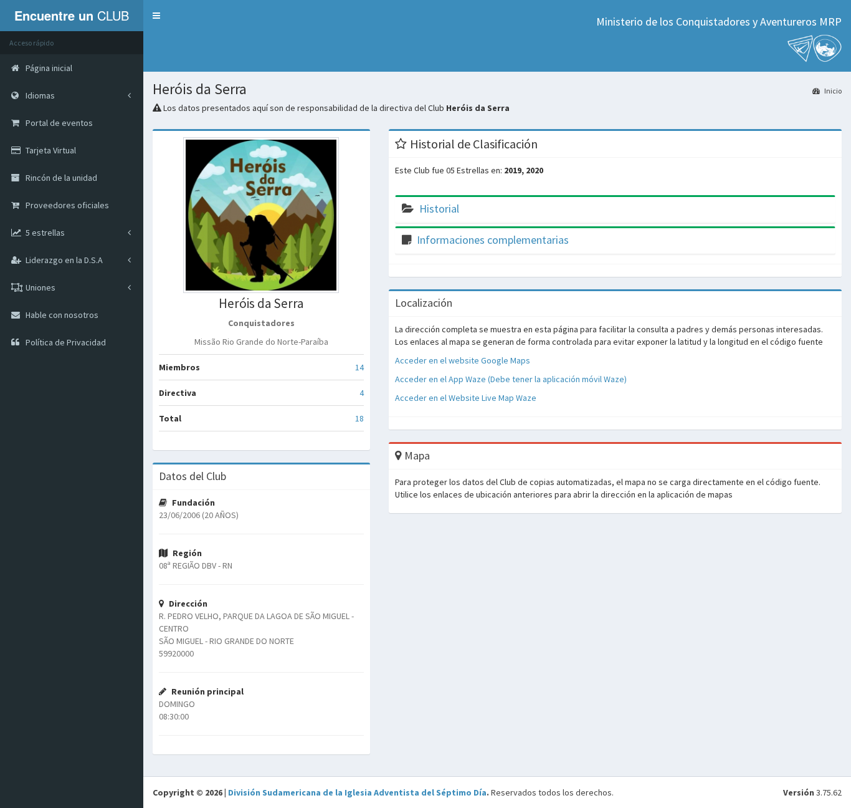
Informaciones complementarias (493, 240)
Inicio (832, 90)
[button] (156, 15)
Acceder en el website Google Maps (462, 360)
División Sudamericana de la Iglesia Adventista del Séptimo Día (357, 792)
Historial (439, 208)
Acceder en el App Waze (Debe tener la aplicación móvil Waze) (511, 379)
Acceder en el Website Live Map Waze (465, 397)
